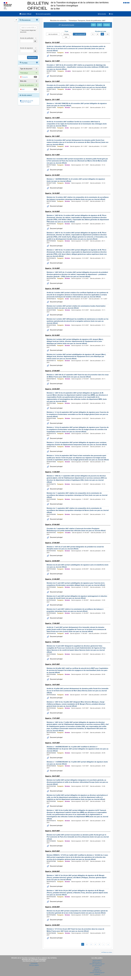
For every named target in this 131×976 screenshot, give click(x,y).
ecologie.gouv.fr (97, 971)
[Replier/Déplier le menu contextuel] (16, 19)
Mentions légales (34, 965)
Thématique (24, 73)
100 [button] (107, 34)
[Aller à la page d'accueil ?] (128, 3)
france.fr (97, 967)
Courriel (106, 25)
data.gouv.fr (97, 969)
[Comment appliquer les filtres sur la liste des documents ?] (37, 62)
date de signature (79, 34)
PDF (93, 25)
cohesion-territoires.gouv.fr (97, 972)
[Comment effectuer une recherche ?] (37, 20)
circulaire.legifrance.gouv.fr (97, 964)
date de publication (53, 34)
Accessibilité (34, 963)
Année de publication (27, 85)
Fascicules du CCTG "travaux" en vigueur (26, 101)
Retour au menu (107, 952)
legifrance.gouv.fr (97, 962)
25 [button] (97, 34)
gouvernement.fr (97, 965)
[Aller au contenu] (125, 3)
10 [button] (92, 34)
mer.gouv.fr (97, 974)
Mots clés (23, 81)
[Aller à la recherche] (127, 3)
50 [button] (102, 34)
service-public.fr (97, 960)
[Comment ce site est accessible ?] (124, 3)
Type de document (26, 69)
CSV (99, 25)
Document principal (56, 55)
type (66, 37)
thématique (66, 34)
